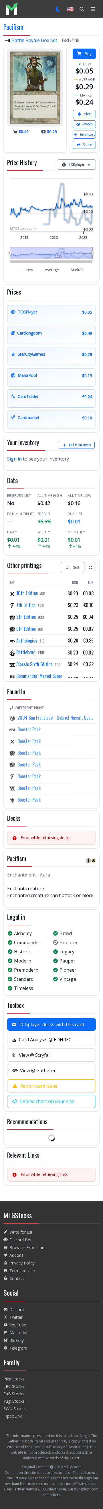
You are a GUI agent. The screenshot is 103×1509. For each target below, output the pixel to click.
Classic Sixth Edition (34, 664)
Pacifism (13, 27)
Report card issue (39, 1086)
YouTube (17, 1325)
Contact (16, 1278)
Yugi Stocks (14, 1401)
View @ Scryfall (35, 1055)
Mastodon (19, 1332)
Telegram (18, 1348)
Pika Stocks (14, 1379)
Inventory (87, 134)
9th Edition (26, 628)
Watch (88, 124)
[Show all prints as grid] (91, 567)
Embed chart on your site (47, 1101)
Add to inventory (80, 444)
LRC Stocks (13, 1386)
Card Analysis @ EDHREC (45, 1039)
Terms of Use (22, 1270)
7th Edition (26, 605)
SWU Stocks (14, 1408)
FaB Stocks (13, 1393)
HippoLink (12, 1416)
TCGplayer (76, 164)
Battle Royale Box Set (34, 40)
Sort (76, 567)
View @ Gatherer (38, 1070)
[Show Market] (74, 269)
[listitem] (12, 9)
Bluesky (16, 1340)
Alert (88, 113)
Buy (88, 53)
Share (87, 144)
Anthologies (26, 640)
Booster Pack (29, 729)
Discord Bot (20, 1239)
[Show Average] (49, 269)
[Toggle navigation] (93, 9)
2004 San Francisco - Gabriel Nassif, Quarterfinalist (55, 717)
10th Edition (27, 593)
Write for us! (20, 1232)
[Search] (82, 9)
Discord (16, 1309)
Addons (16, 1255)
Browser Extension (26, 1247)
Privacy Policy (22, 1263)
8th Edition (26, 616)
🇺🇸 (70, 9)
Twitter (16, 1317)
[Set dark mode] (58, 9)
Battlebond (26, 652)
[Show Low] (27, 269)
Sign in (14, 459)
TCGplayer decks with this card (51, 1024)
